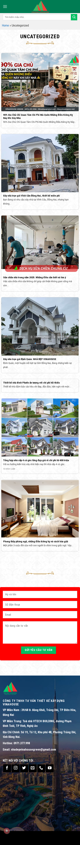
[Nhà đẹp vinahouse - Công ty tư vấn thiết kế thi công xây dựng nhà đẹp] (40, 6)
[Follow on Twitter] (24, 768)
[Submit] (74, 17)
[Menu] (5, 6)
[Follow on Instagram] (16, 768)
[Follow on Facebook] (7, 768)
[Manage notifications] (7, 831)
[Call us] (41, 768)
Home (5, 25)
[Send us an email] (33, 768)
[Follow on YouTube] (50, 768)
